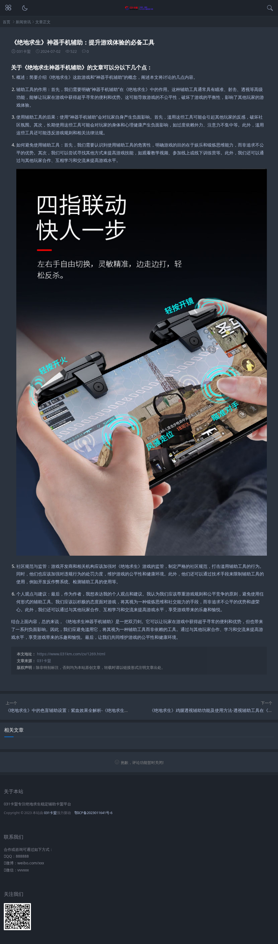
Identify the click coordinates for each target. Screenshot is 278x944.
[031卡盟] (139, 8)
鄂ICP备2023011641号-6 (93, 812)
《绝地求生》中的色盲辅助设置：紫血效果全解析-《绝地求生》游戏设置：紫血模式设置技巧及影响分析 (106, 710)
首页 (6, 21)
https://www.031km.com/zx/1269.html (71, 653)
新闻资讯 (23, 21)
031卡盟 (44, 660)
